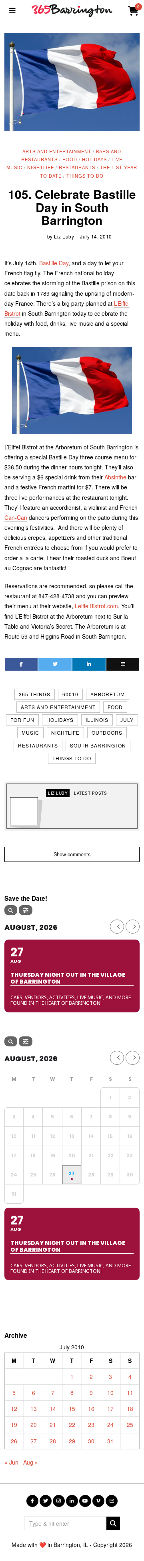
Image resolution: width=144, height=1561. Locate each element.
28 (53, 1441)
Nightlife (40, 167)
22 (72, 1425)
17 (110, 1409)
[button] (113, 1523)
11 (130, 1393)
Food (69, 159)
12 (14, 1409)
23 (91, 1425)
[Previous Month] (117, 927)
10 (110, 1393)
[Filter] (25, 910)
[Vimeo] (98, 1501)
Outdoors (107, 732)
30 (91, 1441)
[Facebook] (21, 664)
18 (130, 1409)
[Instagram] (59, 1501)
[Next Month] (133, 927)
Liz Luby (64, 236)
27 (33, 1441)
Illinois (97, 719)
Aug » (30, 1462)
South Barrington (98, 745)
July (127, 719)
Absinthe (115, 477)
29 (72, 1441)
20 (33, 1425)
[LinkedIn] (72, 1501)
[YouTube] (85, 1501)
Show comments (72, 854)
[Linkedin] (89, 664)
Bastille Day (53, 263)
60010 (70, 694)
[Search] (10, 910)
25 (130, 1425)
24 (110, 1425)
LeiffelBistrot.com (96, 606)
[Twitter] (55, 664)
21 (53, 1425)
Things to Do (85, 175)
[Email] (123, 664)
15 (72, 1409)
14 (53, 1409)
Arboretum (107, 694)
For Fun (22, 719)
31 (110, 1441)
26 (14, 1441)
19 (14, 1425)
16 (91, 1409)
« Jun (11, 1462)
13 (33, 1409)
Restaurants (77, 167)
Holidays (94, 159)
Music (30, 732)
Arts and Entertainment (56, 151)
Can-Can (15, 517)
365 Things (34, 694)
